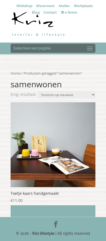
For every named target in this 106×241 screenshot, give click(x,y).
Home (16, 73)
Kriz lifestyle (43, 233)
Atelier (64, 6)
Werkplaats (83, 6)
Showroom (45, 6)
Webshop (24, 6)
